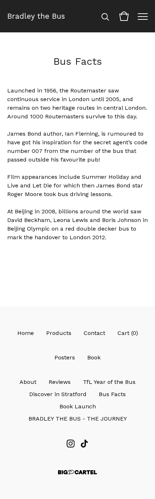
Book (94, 357)
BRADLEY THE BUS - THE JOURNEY (77, 418)
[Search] (105, 16)
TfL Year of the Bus (109, 381)
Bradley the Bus (36, 16)
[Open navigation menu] (143, 16)
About (27, 381)
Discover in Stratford (58, 394)
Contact (94, 333)
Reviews (60, 381)
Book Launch (77, 406)
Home (25, 333)
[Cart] (124, 16)
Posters (64, 357)
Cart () (128, 333)
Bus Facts (112, 394)
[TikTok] (84, 443)
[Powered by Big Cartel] (77, 472)
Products (58, 333)
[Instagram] (70, 443)
